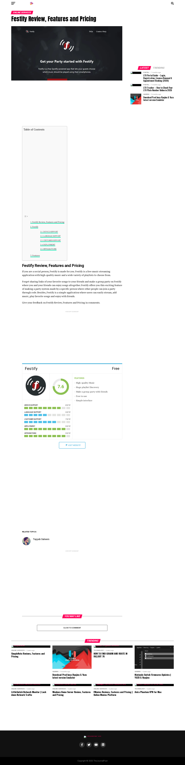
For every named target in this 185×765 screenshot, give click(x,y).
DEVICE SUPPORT (50, 232)
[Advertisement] (72, 104)
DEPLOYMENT (49, 245)
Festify (35, 227)
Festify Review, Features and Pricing (48, 222)
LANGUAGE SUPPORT (52, 236)
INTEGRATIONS (49, 249)
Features (36, 255)
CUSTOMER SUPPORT (52, 240)
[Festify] (36, 386)
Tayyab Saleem (41, 539)
